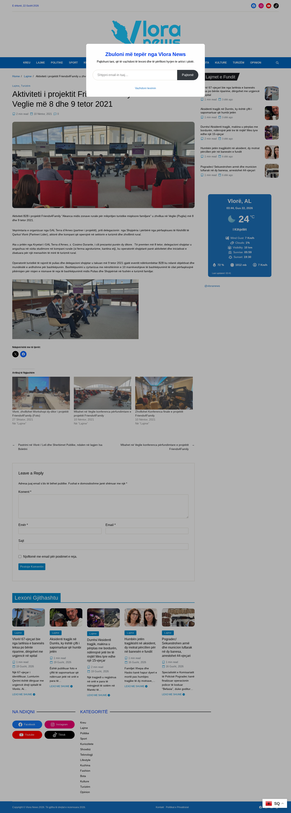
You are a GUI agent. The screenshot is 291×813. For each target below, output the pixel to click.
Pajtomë (188, 75)
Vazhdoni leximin (145, 88)
